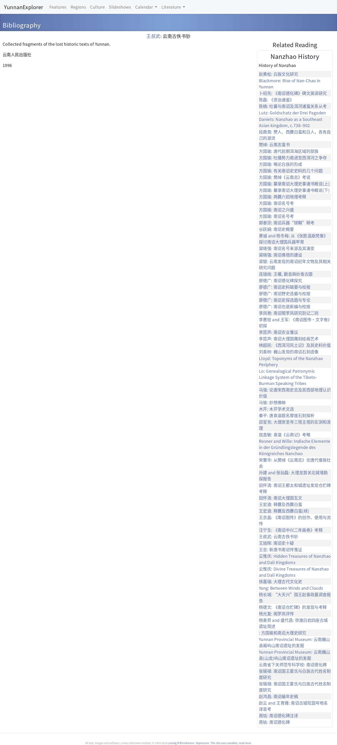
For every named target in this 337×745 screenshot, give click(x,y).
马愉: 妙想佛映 (272, 402)
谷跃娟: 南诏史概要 (276, 229)
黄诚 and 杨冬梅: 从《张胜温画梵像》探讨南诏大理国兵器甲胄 (293, 239)
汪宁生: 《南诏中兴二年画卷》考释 (291, 530)
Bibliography (22, 24)
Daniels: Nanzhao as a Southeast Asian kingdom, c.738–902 (290, 122)
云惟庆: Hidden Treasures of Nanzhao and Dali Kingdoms (295, 559)
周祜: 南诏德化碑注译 (278, 715)
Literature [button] (171, 7)
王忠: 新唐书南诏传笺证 (280, 549)
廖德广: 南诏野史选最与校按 (284, 293)
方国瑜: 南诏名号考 (276, 203)
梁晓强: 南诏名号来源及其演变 (286, 248)
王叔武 (153, 36)
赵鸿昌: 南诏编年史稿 (278, 696)
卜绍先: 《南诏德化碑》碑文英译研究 (293, 93)
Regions (78, 7)
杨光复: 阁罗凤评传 (276, 614)
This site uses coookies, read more (230, 743)
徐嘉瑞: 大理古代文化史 (280, 581)
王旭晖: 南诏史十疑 (276, 543)
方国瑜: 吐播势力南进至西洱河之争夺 (293, 158)
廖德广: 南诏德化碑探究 (280, 280)
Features (58, 7)
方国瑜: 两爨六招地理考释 (282, 197)
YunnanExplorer (23, 7)
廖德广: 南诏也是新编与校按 (284, 306)
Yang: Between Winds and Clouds (291, 588)
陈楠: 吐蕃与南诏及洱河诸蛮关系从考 (293, 106)
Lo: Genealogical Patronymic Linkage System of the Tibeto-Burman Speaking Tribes (288, 377)
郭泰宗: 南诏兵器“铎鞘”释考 (286, 223)
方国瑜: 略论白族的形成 (280, 164)
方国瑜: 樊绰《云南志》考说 (284, 177)
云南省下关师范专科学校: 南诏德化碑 (293, 665)
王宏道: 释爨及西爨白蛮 (280, 504)
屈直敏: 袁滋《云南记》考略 (284, 435)
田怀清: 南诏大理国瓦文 (280, 498)
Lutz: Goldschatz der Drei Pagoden (292, 113)
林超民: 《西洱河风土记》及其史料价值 (295, 345)
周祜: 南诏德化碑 (274, 722)
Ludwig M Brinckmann (181, 743)
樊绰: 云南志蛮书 (274, 144)
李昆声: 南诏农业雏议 (278, 332)
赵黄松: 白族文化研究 (278, 74)
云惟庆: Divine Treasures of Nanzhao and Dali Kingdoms (294, 572)
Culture (97, 7)
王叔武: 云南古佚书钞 (278, 536)
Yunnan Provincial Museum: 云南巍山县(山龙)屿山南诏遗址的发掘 (294, 655)
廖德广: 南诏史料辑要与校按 (284, 287)
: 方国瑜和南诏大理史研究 (282, 633)
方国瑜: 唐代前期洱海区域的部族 (289, 151)
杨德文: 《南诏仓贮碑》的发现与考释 (293, 607)
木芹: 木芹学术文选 (276, 409)
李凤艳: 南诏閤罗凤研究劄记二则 (289, 313)
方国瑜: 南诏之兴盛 (276, 210)
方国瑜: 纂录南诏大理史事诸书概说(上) (294, 184)
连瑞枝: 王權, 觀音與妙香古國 (286, 274)
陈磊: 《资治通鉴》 (276, 100)
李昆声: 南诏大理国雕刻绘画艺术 (289, 339)
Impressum (202, 743)
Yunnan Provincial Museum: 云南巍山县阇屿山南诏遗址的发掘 (294, 642)
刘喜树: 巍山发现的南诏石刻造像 (289, 352)
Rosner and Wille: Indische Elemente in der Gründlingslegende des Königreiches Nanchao (294, 447)
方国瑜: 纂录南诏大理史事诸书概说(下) (294, 190)
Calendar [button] (144, 7)
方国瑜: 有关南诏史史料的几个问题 (291, 171)
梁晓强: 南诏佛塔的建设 (280, 255)
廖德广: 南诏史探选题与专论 (284, 300)
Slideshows (120, 7)
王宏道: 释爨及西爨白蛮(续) (284, 511)
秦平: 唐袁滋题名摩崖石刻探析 (286, 415)
